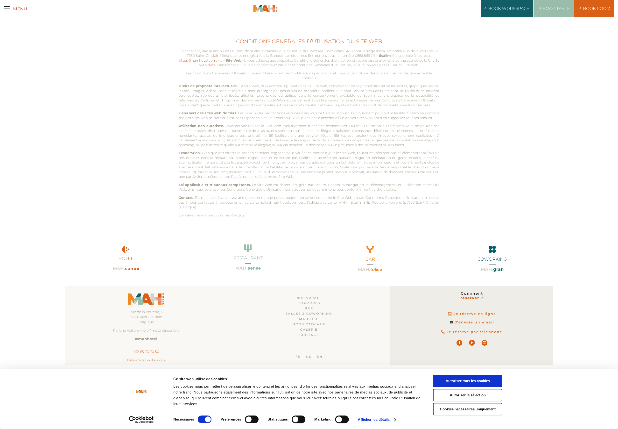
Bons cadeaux (309, 324)
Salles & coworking (309, 313)
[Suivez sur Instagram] (484, 343)
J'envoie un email (474, 322)
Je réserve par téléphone (474, 332)
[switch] (252, 419)
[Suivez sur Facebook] (459, 343)
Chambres (309, 303)
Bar (309, 308)
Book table (556, 8)
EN (320, 356)
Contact (309, 335)
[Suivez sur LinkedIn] (472, 343)
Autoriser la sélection (468, 395)
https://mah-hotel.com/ (198, 60)
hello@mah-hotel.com (146, 360)
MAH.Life (309, 319)
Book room (596, 8)
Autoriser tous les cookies (468, 381)
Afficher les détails (374, 419)
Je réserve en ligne (475, 314)
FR (298, 356)
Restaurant (309, 298)
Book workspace (508, 8)
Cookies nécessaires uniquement (468, 409)
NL (308, 356)
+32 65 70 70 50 (146, 352)
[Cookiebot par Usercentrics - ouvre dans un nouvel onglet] (141, 419)
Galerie (309, 329)
